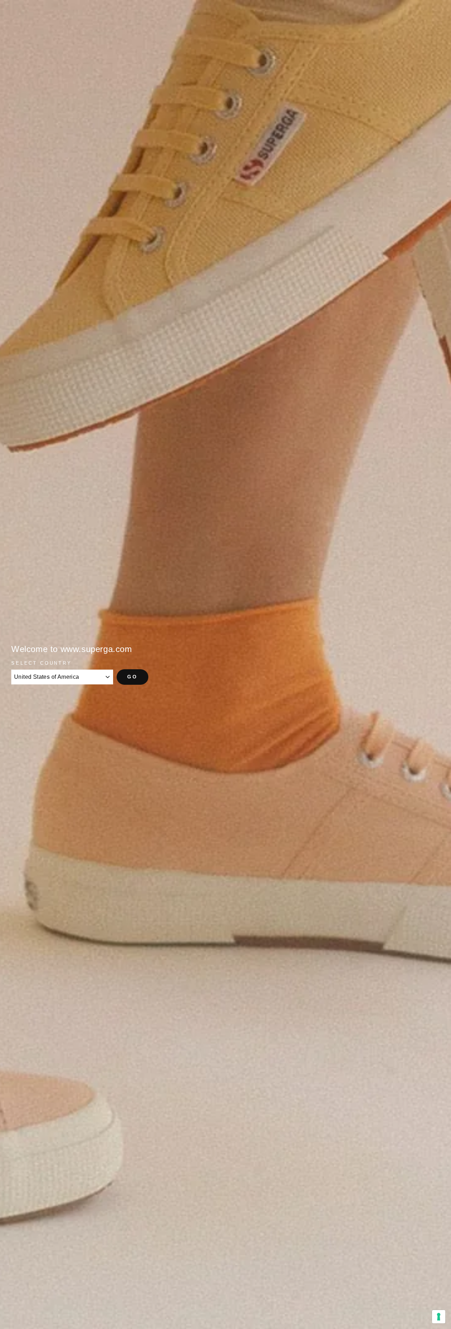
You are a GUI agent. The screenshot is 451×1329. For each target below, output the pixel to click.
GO (132, 676)
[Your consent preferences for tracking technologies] (438, 1316)
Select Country (41, 663)
